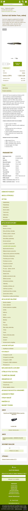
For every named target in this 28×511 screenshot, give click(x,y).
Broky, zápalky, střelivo (8, 387)
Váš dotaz (5, 88)
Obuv (4, 322)
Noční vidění (6, 209)
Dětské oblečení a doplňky (9, 307)
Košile (4, 315)
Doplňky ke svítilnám (8, 348)
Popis (4, 85)
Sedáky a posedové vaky (9, 276)
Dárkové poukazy (8, 192)
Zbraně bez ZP (7, 379)
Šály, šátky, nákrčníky (8, 327)
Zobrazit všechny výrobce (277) (9, 459)
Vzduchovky (6, 384)
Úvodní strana (14, 485)
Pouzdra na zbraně (8, 263)
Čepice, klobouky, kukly (8, 335)
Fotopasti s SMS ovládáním (10, 362)
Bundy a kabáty (7, 302)
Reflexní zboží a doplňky (11, 368)
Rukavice (5, 337)
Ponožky (5, 325)
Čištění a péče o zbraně (9, 233)
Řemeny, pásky (6, 271)
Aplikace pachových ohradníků (13, 390)
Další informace (18, 509)
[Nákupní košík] (26, 2)
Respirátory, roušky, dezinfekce (11, 296)
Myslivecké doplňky (9, 223)
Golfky (4, 310)
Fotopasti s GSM (7, 360)
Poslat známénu (6, 91)
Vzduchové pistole (8, 382)
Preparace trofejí (7, 266)
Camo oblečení (7, 305)
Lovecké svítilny (8, 345)
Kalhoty (5, 312)
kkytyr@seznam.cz (14, 503)
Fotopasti (5, 352)
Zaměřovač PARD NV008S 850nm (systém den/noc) (13, 414)
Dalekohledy (6, 202)
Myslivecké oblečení (9, 299)
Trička (4, 330)
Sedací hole (6, 273)
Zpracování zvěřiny (8, 293)
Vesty (4, 332)
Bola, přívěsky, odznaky (9, 231)
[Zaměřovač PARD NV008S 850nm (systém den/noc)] (13, 420)
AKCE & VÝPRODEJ (8, 195)
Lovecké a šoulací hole (9, 243)
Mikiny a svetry (7, 317)
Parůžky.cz (6, 401)
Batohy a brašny (7, 228)
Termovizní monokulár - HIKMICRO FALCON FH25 (13, 438)
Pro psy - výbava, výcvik (9, 268)
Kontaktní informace (14, 492)
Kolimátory (6, 207)
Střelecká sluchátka (8, 281)
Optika (4, 199)
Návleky (5, 320)
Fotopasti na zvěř (7, 355)
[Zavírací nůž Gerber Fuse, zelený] (14, 43)
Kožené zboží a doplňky (9, 342)
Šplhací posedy (7, 278)
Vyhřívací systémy (7, 288)
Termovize (5, 212)
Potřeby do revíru (7, 261)
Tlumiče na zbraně (8, 375)
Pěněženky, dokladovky (9, 256)
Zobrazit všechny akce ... (14, 430)
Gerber (23, 73)
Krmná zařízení (7, 241)
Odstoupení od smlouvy (14, 493)
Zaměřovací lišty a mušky (9, 291)
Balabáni (5, 226)
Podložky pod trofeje (8, 258)
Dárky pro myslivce (8, 236)
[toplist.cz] (14, 467)
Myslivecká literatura (8, 248)
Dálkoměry (5, 214)
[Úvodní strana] (4, 2)
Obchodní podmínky (14, 490)
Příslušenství (6, 219)
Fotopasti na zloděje (8, 357)
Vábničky (5, 283)
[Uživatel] (20, 2)
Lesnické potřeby (8, 394)
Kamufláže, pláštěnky (8, 238)
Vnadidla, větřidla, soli (8, 286)
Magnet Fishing (7, 405)
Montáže (5, 217)
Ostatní (5, 340)
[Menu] (1, 1)
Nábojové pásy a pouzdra (9, 251)
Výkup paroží (6, 398)
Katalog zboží (14, 487)
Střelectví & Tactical (10, 371)
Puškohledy (6, 204)
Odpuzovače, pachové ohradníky (11, 253)
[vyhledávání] (23, 2)
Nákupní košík (14, 488)
